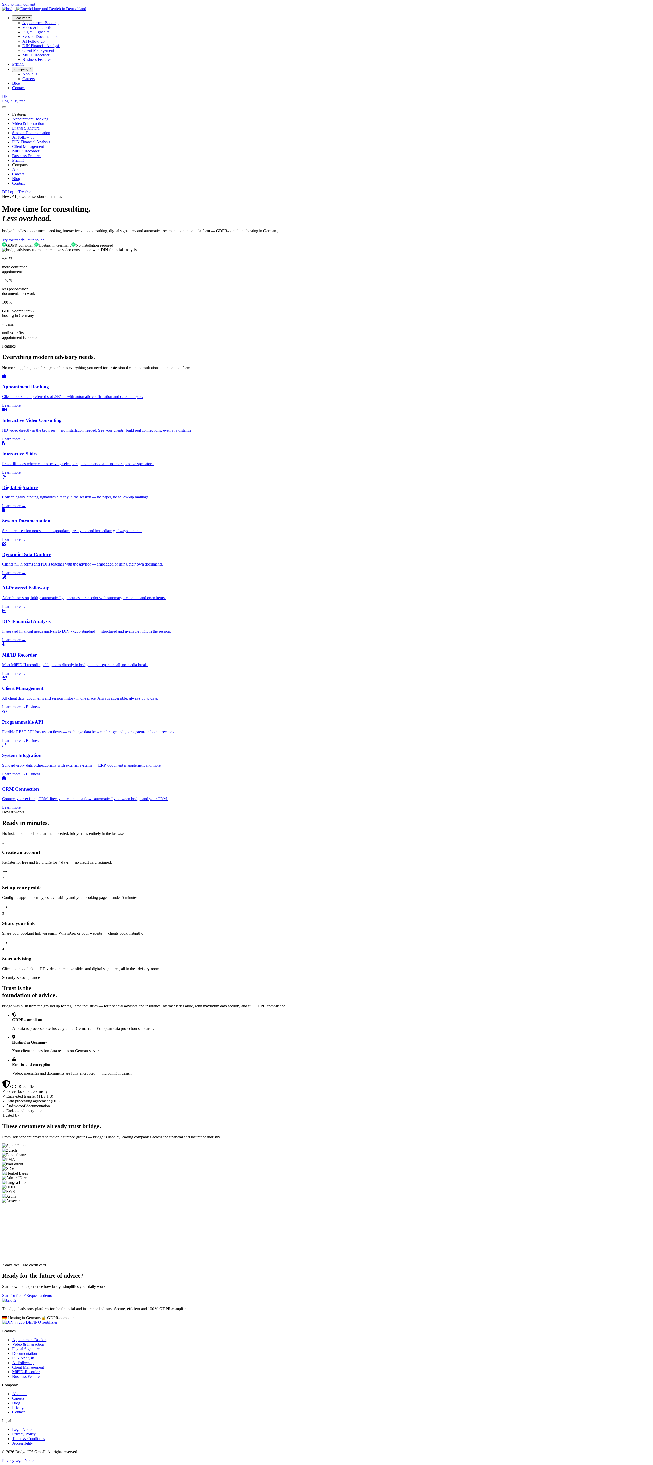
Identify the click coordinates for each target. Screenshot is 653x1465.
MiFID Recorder (35, 55)
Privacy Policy (24, 1434)
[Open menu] (4, 107)
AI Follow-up (33, 41)
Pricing (18, 64)
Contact (18, 88)
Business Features (36, 59)
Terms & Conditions (28, 1438)
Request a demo (39, 1295)
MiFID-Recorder (26, 1372)
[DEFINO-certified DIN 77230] (30, 1322)
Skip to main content (18, 4)
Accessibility (22, 1443)
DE (5, 96)
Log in (7, 101)
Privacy (8, 1460)
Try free (19, 101)
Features (20, 18)
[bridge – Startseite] (9, 9)
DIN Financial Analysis (41, 46)
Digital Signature (36, 32)
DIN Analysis (23, 1358)
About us (29, 74)
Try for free (11, 240)
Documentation (24, 1353)
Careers (28, 78)
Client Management (38, 50)
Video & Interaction (38, 27)
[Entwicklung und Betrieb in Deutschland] (51, 9)
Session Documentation (41, 36)
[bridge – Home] (9, 1300)
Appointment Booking (40, 23)
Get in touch (34, 240)
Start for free (12, 1295)
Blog (16, 83)
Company (21, 69)
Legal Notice (22, 1429)
